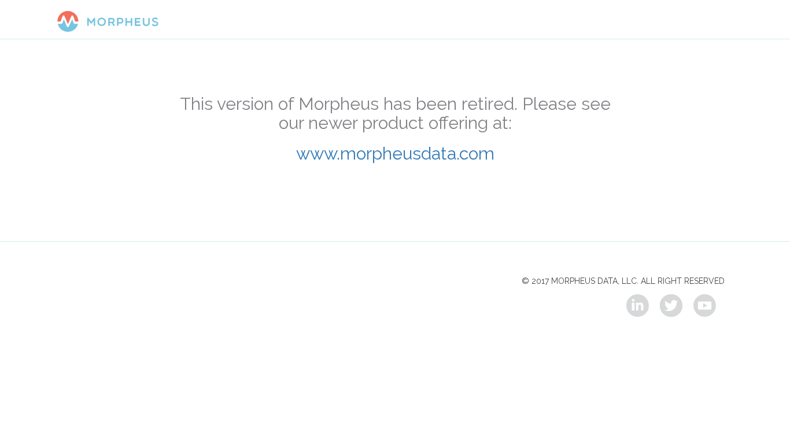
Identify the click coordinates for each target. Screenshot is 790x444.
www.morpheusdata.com (395, 153)
